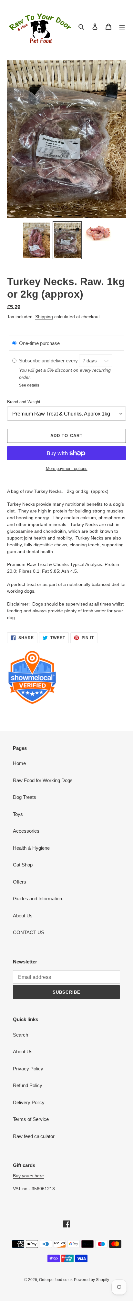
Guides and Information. (38, 898)
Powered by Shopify (91, 1279)
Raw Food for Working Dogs (43, 780)
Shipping (44, 316)
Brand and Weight (23, 401)
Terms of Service (31, 1119)
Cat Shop (23, 864)
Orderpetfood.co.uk (56, 1279)
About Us (23, 915)
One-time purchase (39, 343)
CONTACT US (28, 932)
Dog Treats (24, 797)
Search (20, 1035)
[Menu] (122, 26)
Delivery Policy (29, 1102)
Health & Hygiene (31, 848)
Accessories (26, 831)
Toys (18, 814)
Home (19, 763)
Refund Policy (27, 1085)
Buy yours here (28, 1175)
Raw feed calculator (34, 1136)
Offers (19, 882)
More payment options (66, 468)
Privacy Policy (28, 1068)
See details (29, 385)
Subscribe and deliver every (49, 360)
